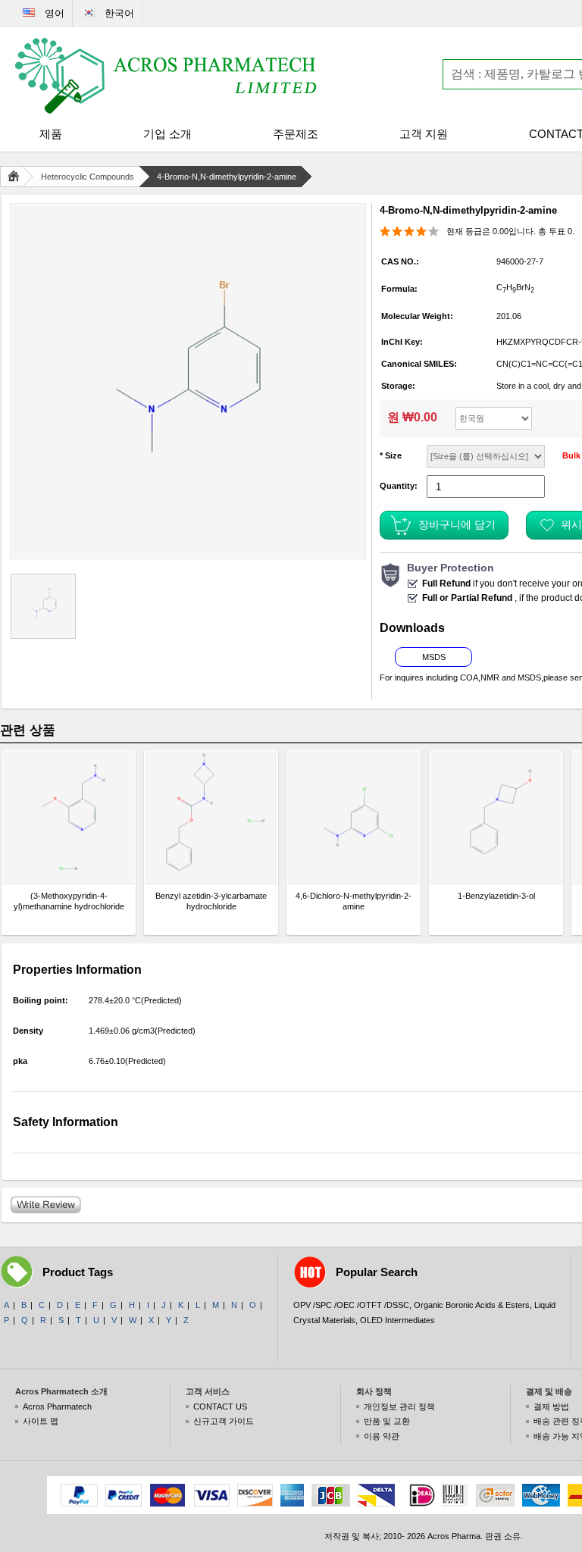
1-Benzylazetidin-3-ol (496, 895)
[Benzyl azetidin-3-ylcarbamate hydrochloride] (211, 817)
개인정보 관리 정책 (399, 1406)
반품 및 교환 (387, 1420)
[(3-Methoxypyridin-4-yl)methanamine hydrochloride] (68, 817)
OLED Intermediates (397, 1320)
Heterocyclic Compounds (87, 176)
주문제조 (295, 133)
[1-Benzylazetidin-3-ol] (496, 817)
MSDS (434, 657)
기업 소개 (167, 133)
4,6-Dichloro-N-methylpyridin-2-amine (353, 901)
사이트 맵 (40, 1420)
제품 (50, 133)
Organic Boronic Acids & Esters (472, 1305)
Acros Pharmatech (57, 1406)
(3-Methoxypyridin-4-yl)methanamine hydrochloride (69, 901)
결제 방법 (551, 1406)
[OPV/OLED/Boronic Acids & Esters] (166, 76)
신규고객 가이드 (223, 1420)
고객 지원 (423, 133)
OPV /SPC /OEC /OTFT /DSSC (351, 1305)
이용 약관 (381, 1436)
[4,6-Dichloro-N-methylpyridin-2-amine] (353, 817)
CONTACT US (220, 1406)
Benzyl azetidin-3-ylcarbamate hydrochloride (211, 901)
